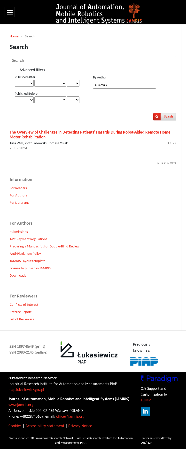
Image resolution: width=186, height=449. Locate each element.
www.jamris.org (20, 405)
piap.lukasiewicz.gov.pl (26, 390)
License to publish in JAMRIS (30, 268)
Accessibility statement (44, 426)
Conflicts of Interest (24, 305)
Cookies (15, 426)
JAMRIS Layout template (27, 261)
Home (14, 36)
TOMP (146, 400)
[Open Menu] (10, 12)
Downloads (18, 276)
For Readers (18, 188)
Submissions (19, 232)
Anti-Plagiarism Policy (25, 254)
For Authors (18, 195)
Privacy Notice (80, 426)
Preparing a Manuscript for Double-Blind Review (44, 246)
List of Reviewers (22, 319)
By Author (100, 77)
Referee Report (20, 312)
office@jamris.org (70, 417)
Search (168, 116)
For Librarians (19, 203)
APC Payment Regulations (28, 239)
